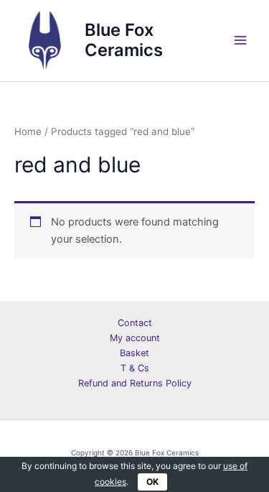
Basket (134, 353)
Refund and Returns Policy (135, 383)
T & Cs (135, 368)
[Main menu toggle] (240, 40)
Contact (135, 322)
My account (135, 338)
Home (28, 131)
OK (152, 481)
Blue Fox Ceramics (124, 39)
